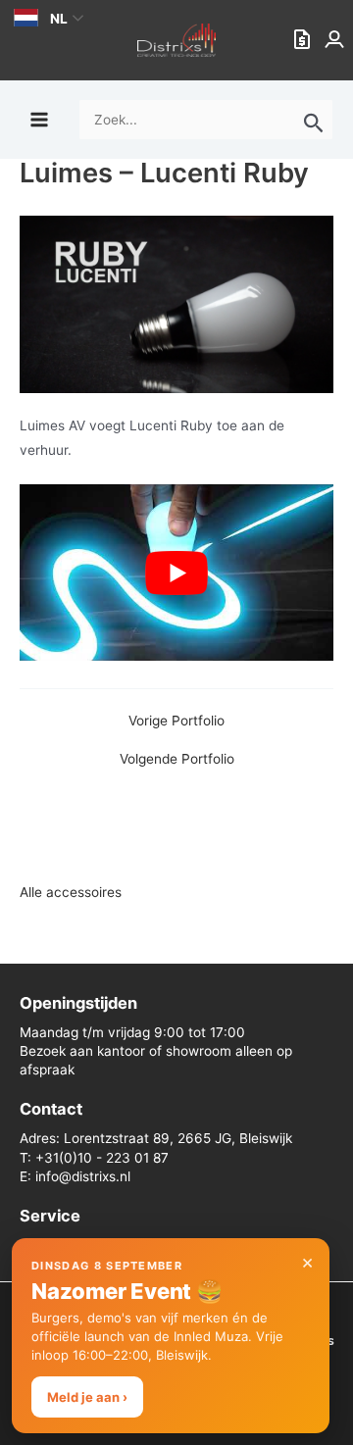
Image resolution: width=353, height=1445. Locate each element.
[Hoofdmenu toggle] (39, 119)
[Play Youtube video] (176, 572)
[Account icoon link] (336, 40)
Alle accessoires (71, 892)
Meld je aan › (87, 1397)
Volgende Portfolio (177, 760)
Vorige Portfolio (176, 721)
